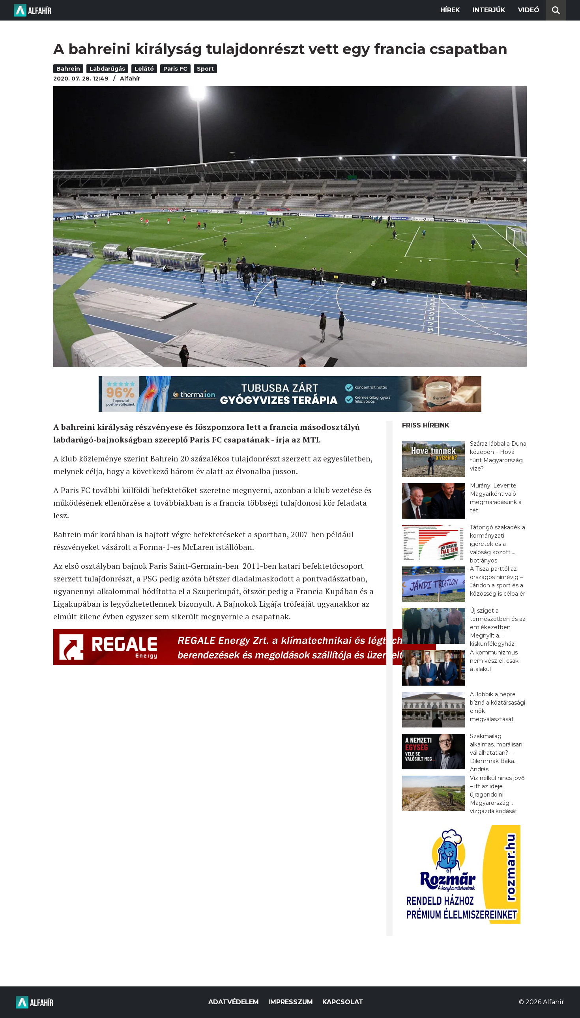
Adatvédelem (233, 1002)
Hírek (450, 10)
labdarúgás (107, 68)
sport (205, 68)
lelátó (144, 68)
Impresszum (290, 1002)
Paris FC (175, 68)
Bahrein (68, 68)
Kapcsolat (342, 1002)
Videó (528, 10)
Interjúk (489, 10)
